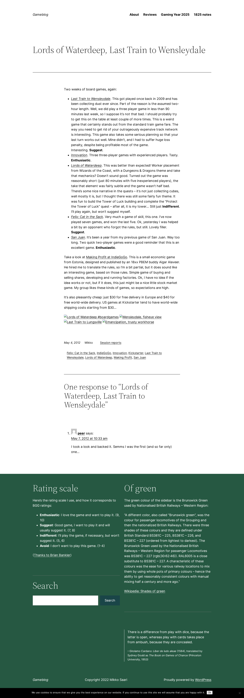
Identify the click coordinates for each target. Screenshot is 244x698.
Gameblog (40, 14)
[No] (239, 693)
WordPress (203, 680)
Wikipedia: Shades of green (144, 591)
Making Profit (123, 357)
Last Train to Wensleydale (90, 99)
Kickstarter (135, 353)
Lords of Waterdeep (86, 165)
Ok (209, 692)
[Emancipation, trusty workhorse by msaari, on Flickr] (128, 322)
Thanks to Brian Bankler (52, 555)
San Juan (78, 237)
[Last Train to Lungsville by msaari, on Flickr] (83, 322)
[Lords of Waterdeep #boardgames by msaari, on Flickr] (91, 317)
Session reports (110, 342)
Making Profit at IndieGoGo (106, 257)
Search (110, 600)
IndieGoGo (104, 353)
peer (81, 433)
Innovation (79, 155)
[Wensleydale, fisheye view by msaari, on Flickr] (140, 317)
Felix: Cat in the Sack (87, 217)
